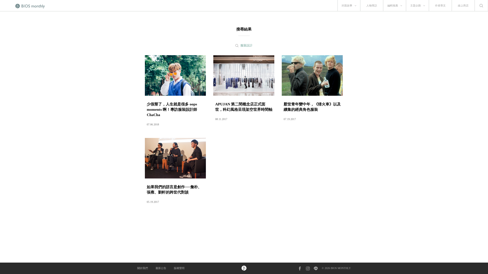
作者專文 (440, 5)
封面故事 (347, 5)
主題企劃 (415, 5)
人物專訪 (371, 5)
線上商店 (463, 5)
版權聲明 (179, 268)
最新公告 (161, 268)
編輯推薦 (392, 5)
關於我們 (142, 268)
